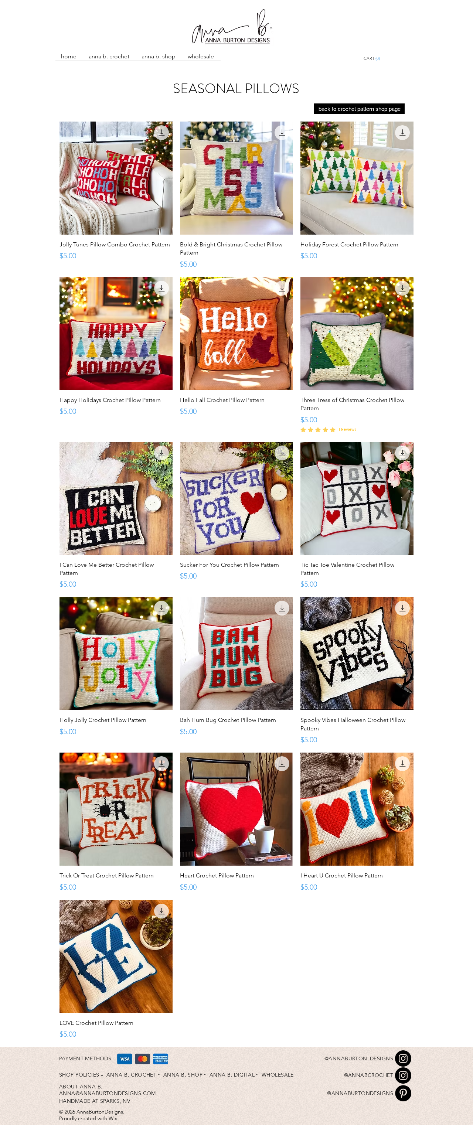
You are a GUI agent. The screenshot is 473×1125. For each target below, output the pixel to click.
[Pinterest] (403, 1093)
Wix (113, 1118)
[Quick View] (116, 178)
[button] (389, 58)
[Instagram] (403, 1058)
